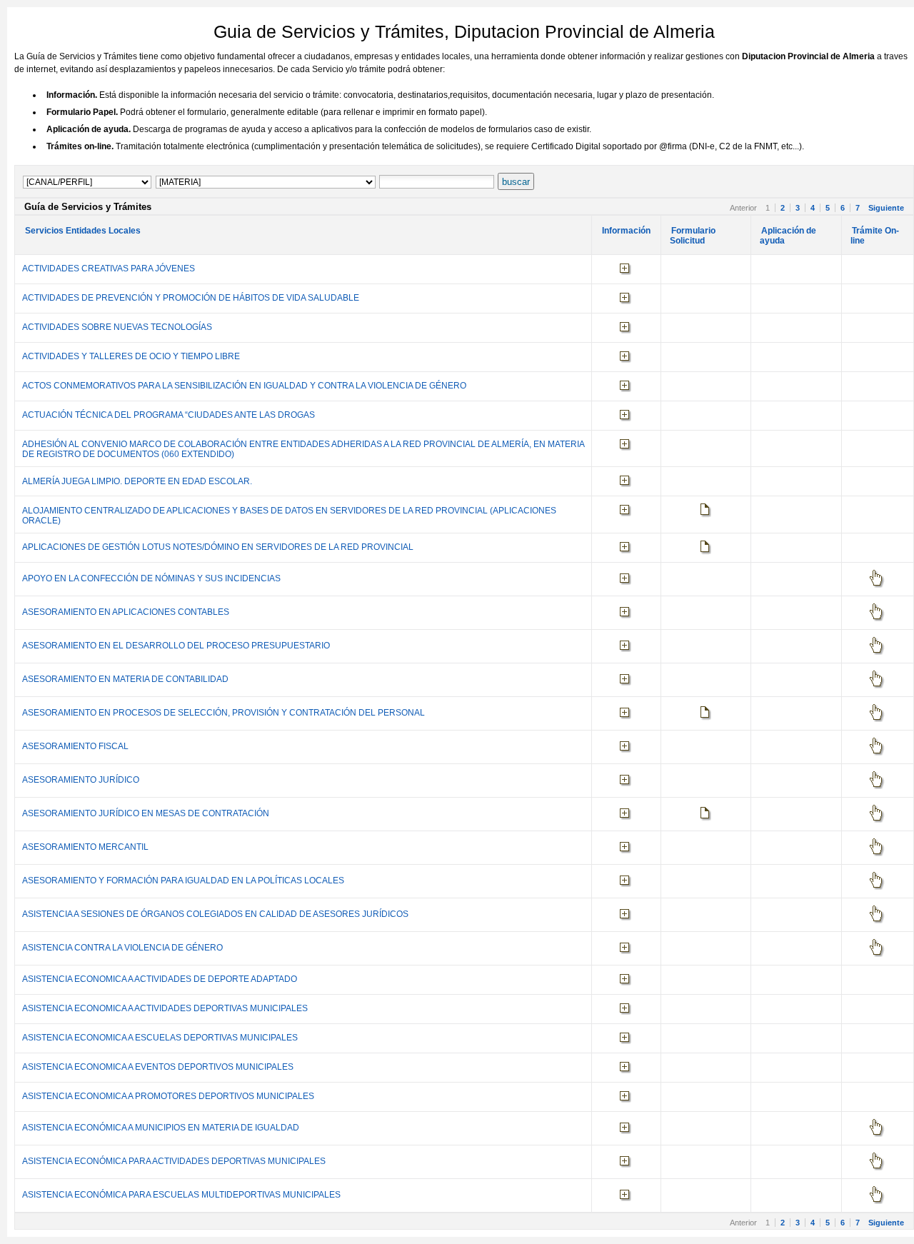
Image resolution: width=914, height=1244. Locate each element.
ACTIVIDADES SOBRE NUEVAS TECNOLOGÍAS (117, 327)
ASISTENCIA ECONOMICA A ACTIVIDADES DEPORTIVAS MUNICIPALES (165, 1008)
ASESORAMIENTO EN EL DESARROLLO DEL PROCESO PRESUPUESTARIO (176, 646)
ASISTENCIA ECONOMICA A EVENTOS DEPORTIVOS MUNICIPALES (157, 1067)
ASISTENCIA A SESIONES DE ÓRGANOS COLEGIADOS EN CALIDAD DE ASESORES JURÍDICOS (215, 914)
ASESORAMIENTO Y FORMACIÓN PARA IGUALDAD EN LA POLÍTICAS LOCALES (183, 881)
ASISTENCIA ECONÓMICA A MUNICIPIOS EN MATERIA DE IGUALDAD (160, 1128)
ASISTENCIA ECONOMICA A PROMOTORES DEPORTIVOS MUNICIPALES (168, 1096)
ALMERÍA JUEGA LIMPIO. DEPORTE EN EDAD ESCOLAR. (137, 481)
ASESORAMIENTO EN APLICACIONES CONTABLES (125, 612)
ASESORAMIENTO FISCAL (75, 746)
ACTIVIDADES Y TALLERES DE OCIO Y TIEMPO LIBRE (131, 356)
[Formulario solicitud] (706, 511)
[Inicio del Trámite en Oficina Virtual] (877, 578)
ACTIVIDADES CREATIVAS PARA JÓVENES (108, 269)
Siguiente (886, 208)
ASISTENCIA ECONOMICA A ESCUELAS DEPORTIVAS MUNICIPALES (160, 1038)
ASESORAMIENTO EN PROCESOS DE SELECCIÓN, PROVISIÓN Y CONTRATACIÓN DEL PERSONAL (223, 713)
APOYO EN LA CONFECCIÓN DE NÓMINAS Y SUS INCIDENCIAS (151, 578)
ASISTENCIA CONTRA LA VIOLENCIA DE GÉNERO (122, 948)
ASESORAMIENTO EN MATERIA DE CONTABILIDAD (125, 679)
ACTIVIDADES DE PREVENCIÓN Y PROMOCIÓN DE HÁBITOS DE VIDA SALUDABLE (190, 298)
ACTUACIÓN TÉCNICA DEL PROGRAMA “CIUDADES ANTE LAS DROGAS (168, 415)
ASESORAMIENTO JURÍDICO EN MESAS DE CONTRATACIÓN (145, 813)
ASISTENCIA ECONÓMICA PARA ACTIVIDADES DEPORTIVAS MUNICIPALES (174, 1161)
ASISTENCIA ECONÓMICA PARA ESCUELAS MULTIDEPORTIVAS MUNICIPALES (181, 1195)
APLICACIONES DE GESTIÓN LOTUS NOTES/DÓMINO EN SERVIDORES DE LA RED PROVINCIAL (217, 547)
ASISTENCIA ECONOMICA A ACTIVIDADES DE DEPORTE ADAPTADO (159, 979)
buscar (516, 181)
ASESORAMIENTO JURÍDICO (80, 780)
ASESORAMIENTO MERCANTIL (85, 847)
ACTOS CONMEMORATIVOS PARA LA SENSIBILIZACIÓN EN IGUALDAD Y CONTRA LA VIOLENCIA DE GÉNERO (244, 386)
